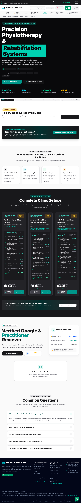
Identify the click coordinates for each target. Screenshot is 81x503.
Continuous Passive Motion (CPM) (40, 470)
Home (2, 13)
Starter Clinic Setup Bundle (56, 465)
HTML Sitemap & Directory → (56, 484)
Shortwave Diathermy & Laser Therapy (27, 495)
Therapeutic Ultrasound (39, 466)
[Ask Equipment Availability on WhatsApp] (77, 499)
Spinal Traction (37, 473)
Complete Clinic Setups (35, 13)
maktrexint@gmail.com (73, 472)
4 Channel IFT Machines (7, 493)
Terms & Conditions (47, 500)
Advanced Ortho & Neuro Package (55, 468)
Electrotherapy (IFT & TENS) (40, 464)
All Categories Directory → (40, 481)
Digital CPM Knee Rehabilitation (20, 493)
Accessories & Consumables (40, 478)
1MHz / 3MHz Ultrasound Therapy (56, 493)
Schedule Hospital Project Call (68, 305)
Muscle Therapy (37, 468)
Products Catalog (8, 13)
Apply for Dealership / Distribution (54, 474)
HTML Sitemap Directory (72, 495)
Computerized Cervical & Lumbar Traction (38, 493)
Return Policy (61, 500)
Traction (30, 73)
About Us (34, 500)
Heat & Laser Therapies (39, 477)
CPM (36, 73)
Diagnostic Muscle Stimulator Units (9, 495)
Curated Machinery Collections (54, 471)
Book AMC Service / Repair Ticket (56, 477)
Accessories (6, 75)
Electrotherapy (14, 73)
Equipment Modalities (59, 495)
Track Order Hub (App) (68, 500)
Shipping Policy (54, 500)
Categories (27, 13)
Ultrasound (23, 73)
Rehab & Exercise (37, 475)
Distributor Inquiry (76, 2)
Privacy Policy (39, 500)
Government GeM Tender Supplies (55, 481)
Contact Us (52, 13)
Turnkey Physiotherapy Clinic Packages (45, 495)
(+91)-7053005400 (72, 470)
